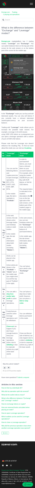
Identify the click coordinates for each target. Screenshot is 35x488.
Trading (14, 12)
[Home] (4, 4)
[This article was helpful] (4, 367)
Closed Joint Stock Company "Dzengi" (13, 470)
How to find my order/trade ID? (11, 388)
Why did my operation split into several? (15, 391)
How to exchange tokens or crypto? (13, 404)
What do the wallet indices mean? (13, 395)
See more (5, 433)
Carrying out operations (11, 14)
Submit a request (23, 377)
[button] (31, 3)
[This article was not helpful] (8, 367)
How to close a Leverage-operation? (13, 422)
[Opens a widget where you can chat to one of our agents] (27, 484)
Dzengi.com (5, 12)
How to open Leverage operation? (13, 413)
